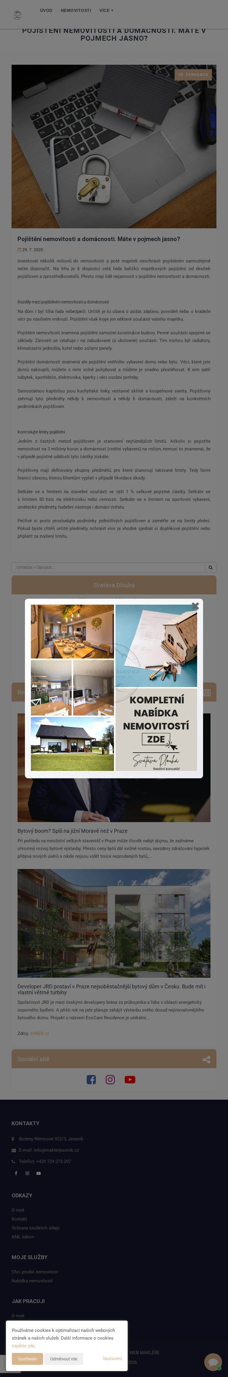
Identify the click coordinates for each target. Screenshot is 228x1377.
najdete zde (23, 1345)
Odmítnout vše (63, 1359)
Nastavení (112, 1358)
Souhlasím (27, 1359)
